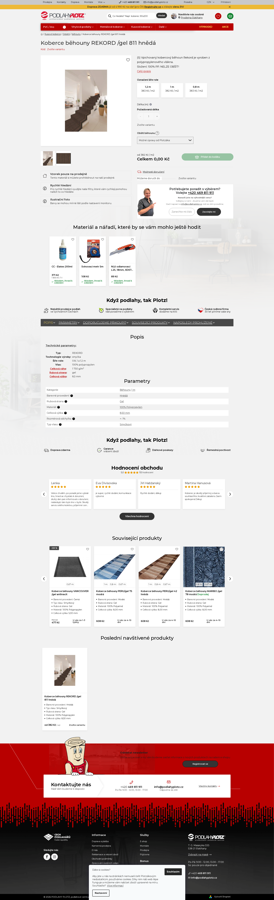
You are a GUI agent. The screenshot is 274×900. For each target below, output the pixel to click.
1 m (133, 390)
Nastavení (101, 893)
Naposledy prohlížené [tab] (192, 322)
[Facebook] (47, 856)
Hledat (161, 15)
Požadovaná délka (148, 109)
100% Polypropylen (131, 407)
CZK (209, 2)
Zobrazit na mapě (198, 854)
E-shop (143, 841)
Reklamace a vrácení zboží (105, 854)
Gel (122, 401)
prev (44, 578)
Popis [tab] (48, 322)
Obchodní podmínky (102, 859)
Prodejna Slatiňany (192, 17)
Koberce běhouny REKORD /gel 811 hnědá (62, 698)
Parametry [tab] (68, 322)
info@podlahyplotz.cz (157, 2)
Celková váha (58, 368)
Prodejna (47, 2)
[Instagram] (54, 856)
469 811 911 (130, 2)
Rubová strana (57, 372)
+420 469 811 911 (201, 193)
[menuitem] (54, 27)
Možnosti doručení (153, 171)
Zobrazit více (137, 516)
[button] (148, 90)
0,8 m (113, 584)
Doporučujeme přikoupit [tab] (104, 322)
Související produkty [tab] (150, 322)
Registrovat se (200, 764)
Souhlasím (173, 871)
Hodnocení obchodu (137, 468)
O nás (95, 850)
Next (230, 494)
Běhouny (125, 390)
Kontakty (61, 2)
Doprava (75, 2)
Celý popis (144, 71)
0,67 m (70, 584)
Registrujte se (152, 6)
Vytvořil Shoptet (222, 896)
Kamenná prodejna (101, 846)
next (230, 578)
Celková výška (58, 376)
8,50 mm (125, 413)
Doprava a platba (100, 841)
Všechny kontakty (208, 786)
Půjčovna (144, 854)
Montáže (88, 2)
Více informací (115, 885)
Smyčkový (126, 424)
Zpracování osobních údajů (105, 863)
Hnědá (124, 395)
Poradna (188, 2)
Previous (44, 494)
